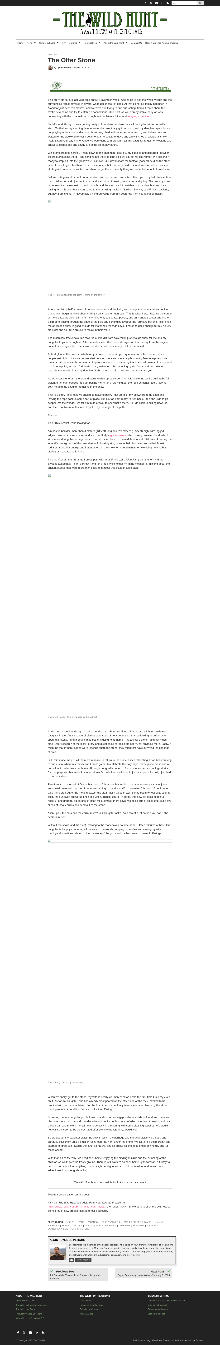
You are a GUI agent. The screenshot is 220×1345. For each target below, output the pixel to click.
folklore (53, 1226)
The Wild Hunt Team (25, 1309)
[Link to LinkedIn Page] (162, 3)
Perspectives (90, 43)
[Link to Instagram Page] (157, 3)
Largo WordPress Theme (157, 1340)
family (148, 1222)
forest (66, 1226)
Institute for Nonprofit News (191, 1340)
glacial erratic (118, 435)
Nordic (89, 1226)
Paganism (93, 1222)
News (30, 43)
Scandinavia (55, 1229)
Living (80, 1222)
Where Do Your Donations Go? (30, 1318)
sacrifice (152, 1226)
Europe (52, 54)
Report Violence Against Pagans (161, 43)
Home (20, 43)
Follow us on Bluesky (158, 1309)
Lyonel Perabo (64, 67)
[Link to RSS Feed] (168, 3)
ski (66, 1229)
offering (124, 1226)
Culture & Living (47, 43)
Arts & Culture (86, 1314)
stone (85, 1229)
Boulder (136, 1222)
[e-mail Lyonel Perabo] (71, 1260)
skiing (75, 1229)
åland (124, 1222)
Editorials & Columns (90, 1309)
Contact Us (136, 43)
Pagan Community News (91, 1305)
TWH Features (70, 43)
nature (78, 1226)
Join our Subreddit (156, 1314)
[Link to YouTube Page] (151, 3)
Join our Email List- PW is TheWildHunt (166, 1300)
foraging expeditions (139, 116)
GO (200, 3)
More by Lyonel (83, 1260)
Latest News (85, 1300)
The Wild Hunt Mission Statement (31, 1305)
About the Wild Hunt (114, 43)
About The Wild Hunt (25, 1300)
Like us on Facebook (157, 1305)
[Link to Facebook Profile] (145, 3)
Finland (159, 1222)
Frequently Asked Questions (29, 1314)
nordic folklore (106, 1226)
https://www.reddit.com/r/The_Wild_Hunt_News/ (76, 1206)
